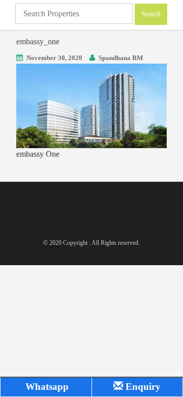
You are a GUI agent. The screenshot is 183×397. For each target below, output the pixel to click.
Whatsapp (46, 386)
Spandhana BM (121, 58)
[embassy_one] (91, 105)
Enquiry (142, 386)
